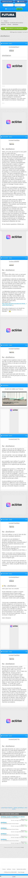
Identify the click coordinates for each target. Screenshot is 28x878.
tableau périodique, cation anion (19, 808)
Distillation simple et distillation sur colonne (13, 816)
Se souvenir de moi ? (11, 9)
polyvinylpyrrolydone (6, 807)
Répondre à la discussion (14, 28)
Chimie (9, 24)
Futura (4, 869)
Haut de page (21, 872)
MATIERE (3, 24)
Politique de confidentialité (10, 872)
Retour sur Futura (7, 1)
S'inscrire (20, 1)
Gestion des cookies (21, 869)
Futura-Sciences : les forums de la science (12, 22)
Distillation (4, 839)
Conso (13, 869)
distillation (4, 822)
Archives (9, 869)
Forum (5, 21)
